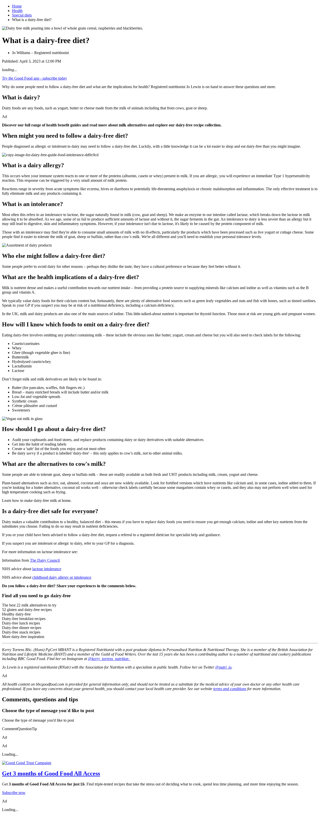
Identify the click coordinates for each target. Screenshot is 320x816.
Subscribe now (14, 792)
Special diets (22, 15)
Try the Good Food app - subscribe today (34, 78)
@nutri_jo (223, 667)
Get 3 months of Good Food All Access (51, 773)
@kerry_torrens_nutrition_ (109, 659)
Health (17, 11)
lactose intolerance (46, 569)
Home (17, 6)
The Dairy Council (45, 560)
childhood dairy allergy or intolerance (61, 577)
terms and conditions (229, 689)
